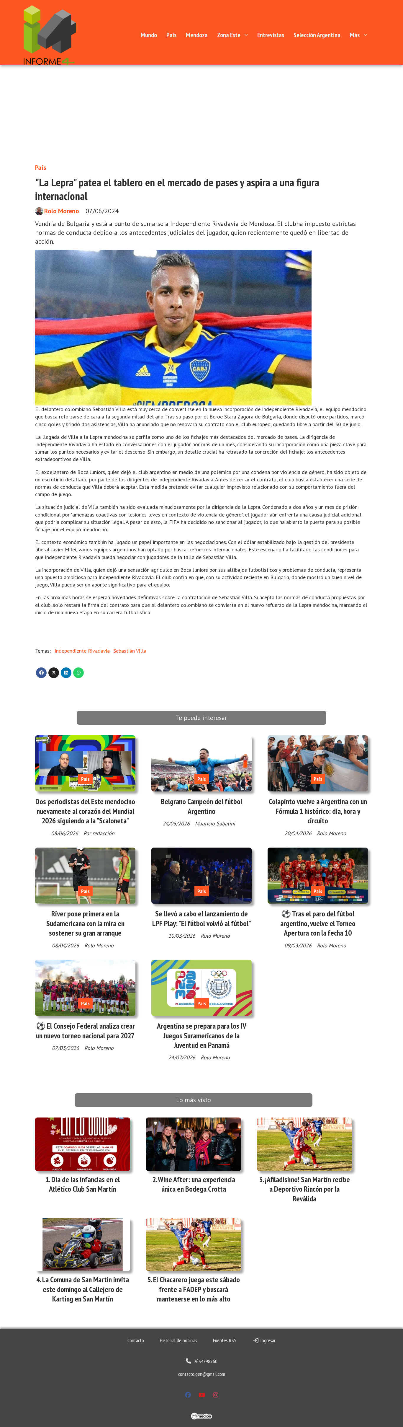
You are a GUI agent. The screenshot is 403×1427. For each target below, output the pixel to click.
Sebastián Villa (129, 650)
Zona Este (228, 35)
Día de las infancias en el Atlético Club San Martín (84, 1184)
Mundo (149, 35)
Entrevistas (270, 35)
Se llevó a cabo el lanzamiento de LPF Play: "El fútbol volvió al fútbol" (201, 918)
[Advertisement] (201, 109)
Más (355, 35)
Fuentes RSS (224, 1340)
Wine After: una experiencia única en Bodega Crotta (196, 1184)
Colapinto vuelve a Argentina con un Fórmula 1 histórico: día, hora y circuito (318, 810)
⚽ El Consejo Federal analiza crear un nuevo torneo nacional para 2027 (85, 1030)
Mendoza (197, 35)
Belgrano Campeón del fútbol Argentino (201, 806)
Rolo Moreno (61, 211)
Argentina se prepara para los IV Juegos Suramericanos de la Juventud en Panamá (201, 1035)
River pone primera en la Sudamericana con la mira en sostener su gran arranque (85, 923)
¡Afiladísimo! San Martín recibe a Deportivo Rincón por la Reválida (307, 1188)
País (171, 35)
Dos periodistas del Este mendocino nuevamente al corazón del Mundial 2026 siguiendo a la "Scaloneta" (85, 810)
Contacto (135, 1340)
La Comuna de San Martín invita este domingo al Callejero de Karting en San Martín (85, 1289)
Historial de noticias (178, 1340)
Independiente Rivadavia (82, 650)
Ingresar (267, 1340)
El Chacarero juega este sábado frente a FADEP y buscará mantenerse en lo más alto (196, 1289)
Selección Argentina (317, 35)
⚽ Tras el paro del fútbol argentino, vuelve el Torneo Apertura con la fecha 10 (318, 923)
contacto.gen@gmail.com (201, 1374)
